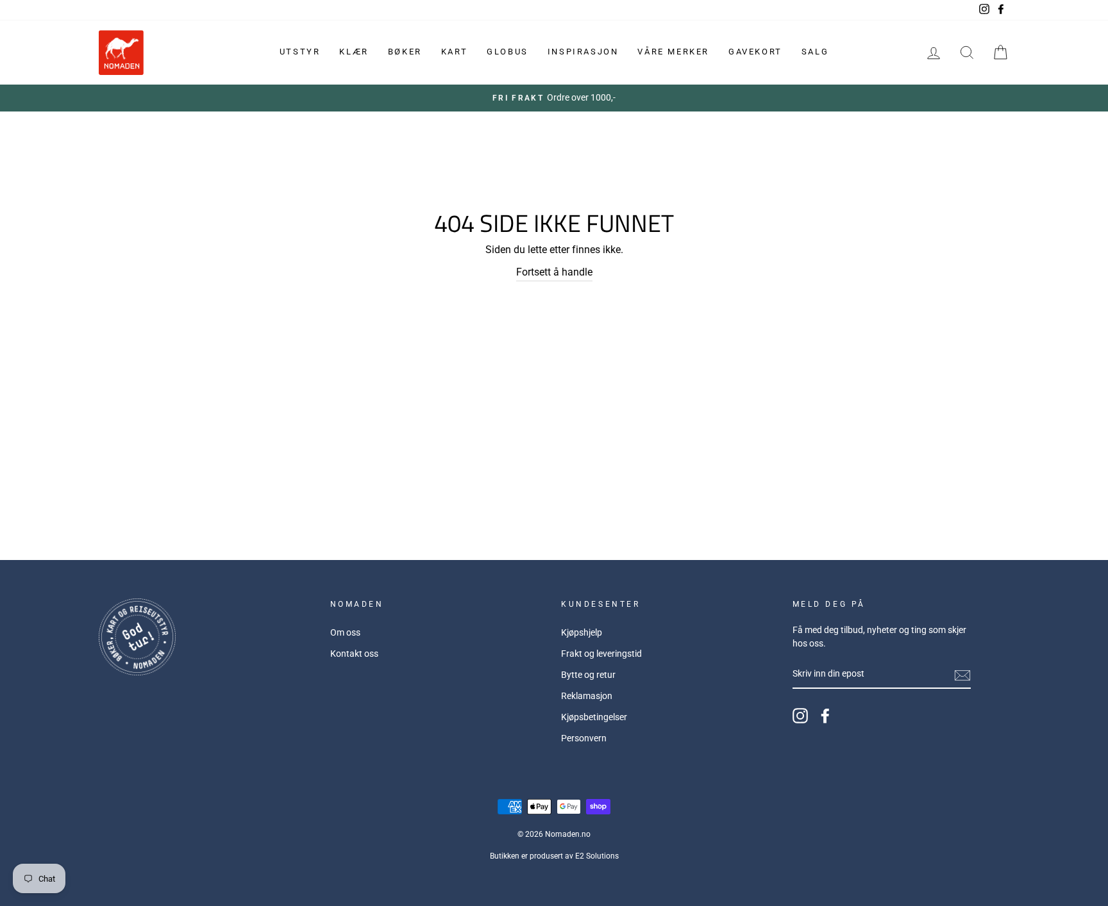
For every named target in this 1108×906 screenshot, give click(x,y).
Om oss (345, 632)
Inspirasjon (583, 51)
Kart (454, 51)
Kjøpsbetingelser (594, 717)
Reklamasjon (586, 696)
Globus (507, 51)
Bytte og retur (588, 675)
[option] (554, 98)
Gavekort (755, 51)
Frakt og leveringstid (601, 653)
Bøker (405, 51)
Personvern (584, 738)
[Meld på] (962, 674)
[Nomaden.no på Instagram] (800, 715)
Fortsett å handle (554, 272)
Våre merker (673, 51)
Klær (353, 51)
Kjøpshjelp (581, 632)
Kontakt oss (354, 653)
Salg (815, 51)
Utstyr (300, 51)
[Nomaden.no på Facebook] (825, 715)
